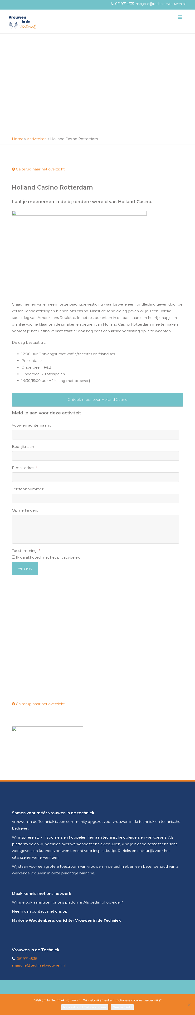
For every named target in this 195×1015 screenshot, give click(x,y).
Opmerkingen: (25, 510)
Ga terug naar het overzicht (40, 169)
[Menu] (180, 17)
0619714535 (124, 4)
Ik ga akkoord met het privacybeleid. (48, 557)
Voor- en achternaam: (31, 425)
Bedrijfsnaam (23, 446)
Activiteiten (37, 139)
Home (17, 139)
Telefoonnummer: (28, 489)
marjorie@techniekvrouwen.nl (160, 4)
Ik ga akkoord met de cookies (85, 1007)
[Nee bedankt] (189, 1004)
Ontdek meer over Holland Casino (97, 399)
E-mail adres (25, 467)
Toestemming (26, 550)
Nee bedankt (122, 1007)
